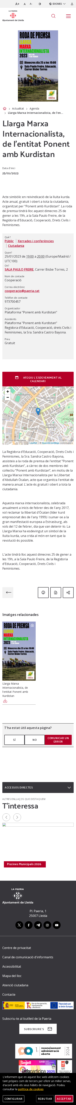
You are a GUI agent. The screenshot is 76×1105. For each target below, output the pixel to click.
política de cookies (30, 1089)
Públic (9, 241)
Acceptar (64, 1098)
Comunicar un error (58, 740)
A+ (17, 4)
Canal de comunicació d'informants (27, 957)
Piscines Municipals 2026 (24, 864)
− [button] (7, 397)
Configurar (13, 1098)
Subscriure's (34, 1029)
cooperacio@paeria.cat (22, 291)
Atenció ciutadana (15, 985)
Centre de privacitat (16, 948)
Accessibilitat (11, 966)
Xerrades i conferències (36, 241)
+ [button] (7, 391)
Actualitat (18, 108)
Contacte (8, 994)
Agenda (34, 108)
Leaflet (33, 442)
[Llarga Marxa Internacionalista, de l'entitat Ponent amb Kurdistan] (19, 651)
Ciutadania (16, 246)
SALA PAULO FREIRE (19, 269)
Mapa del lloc (11, 976)
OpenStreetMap (50, 442)
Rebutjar (45, 1098)
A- (31, 3)
